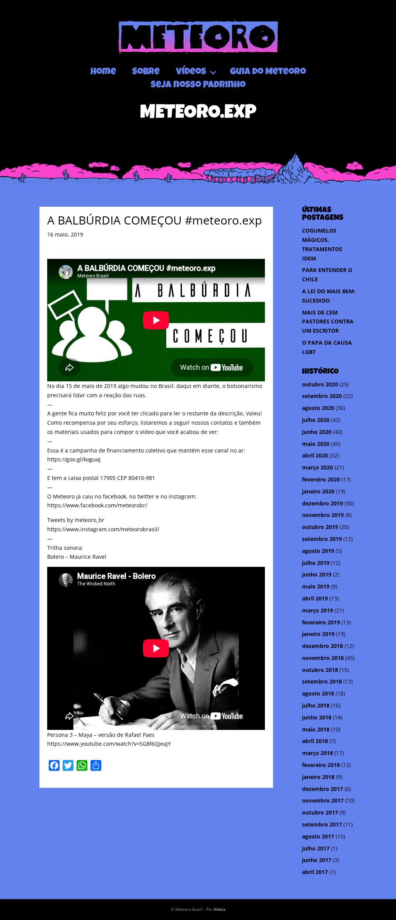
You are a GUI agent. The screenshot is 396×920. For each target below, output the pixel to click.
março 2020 (317, 467)
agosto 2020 (318, 408)
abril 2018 (315, 741)
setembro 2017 (322, 824)
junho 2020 (316, 431)
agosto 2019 (318, 550)
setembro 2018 (322, 681)
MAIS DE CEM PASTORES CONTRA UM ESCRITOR (327, 322)
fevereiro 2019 (321, 622)
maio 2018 (315, 729)
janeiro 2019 (318, 634)
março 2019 (317, 610)
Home (103, 72)
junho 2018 (316, 717)
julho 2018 (315, 705)
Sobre (146, 72)
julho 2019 (315, 562)
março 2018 (317, 753)
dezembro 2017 (322, 788)
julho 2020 (315, 419)
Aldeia (219, 909)
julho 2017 (315, 848)
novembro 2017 (323, 800)
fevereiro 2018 (321, 765)
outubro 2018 (320, 669)
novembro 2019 (323, 515)
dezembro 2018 (322, 646)
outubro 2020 (320, 384)
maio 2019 (315, 586)
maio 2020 (315, 443)
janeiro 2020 (318, 491)
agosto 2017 (318, 836)
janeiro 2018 (318, 777)
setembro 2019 (322, 538)
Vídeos (191, 72)
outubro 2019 (320, 527)
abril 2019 (315, 598)
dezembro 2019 (322, 503)
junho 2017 (316, 860)
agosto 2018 (318, 693)
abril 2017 (315, 872)
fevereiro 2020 (321, 479)
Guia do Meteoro (268, 72)
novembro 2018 (323, 658)
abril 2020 (315, 455)
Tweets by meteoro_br (75, 520)
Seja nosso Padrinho (198, 85)
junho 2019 (316, 574)
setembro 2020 (322, 396)
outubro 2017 (320, 812)
